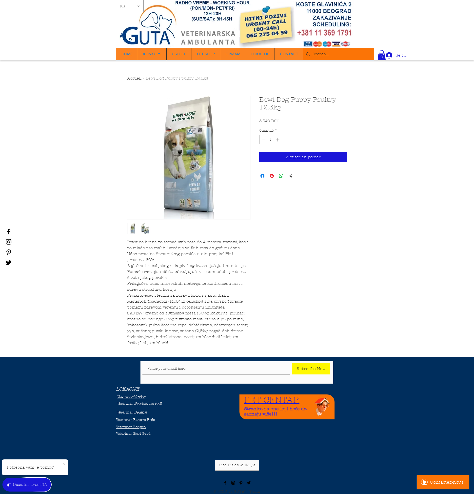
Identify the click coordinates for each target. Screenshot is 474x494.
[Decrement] (263, 139)
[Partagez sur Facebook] (262, 176)
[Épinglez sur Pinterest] (272, 176)
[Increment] (278, 139)
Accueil (134, 78)
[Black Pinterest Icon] (8, 252)
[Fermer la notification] (64, 464)
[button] (381, 55)
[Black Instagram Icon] (8, 242)
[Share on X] (291, 176)
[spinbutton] (270, 139)
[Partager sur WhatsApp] (281, 176)
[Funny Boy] (322, 405)
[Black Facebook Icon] (8, 231)
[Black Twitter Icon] (8, 262)
